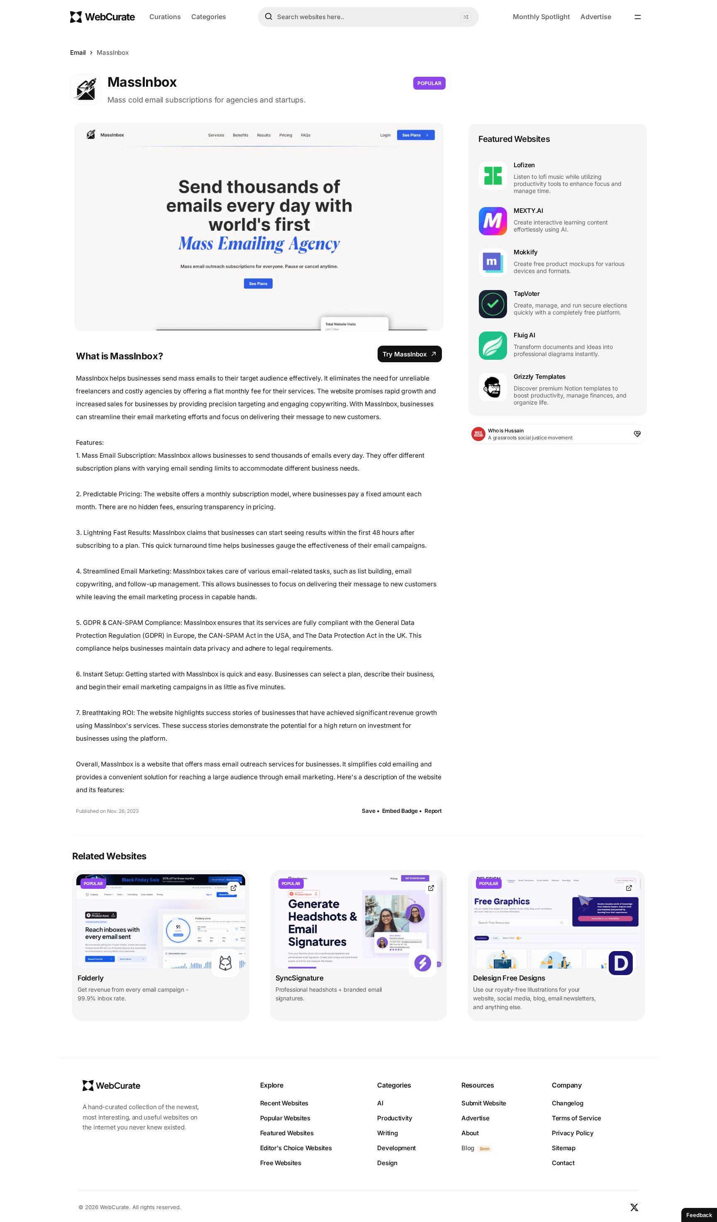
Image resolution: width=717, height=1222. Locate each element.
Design (387, 1163)
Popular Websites (285, 1118)
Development (396, 1148)
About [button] (470, 1133)
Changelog (567, 1103)
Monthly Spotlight (541, 16)
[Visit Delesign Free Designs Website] (629, 888)
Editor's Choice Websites (296, 1148)
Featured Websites (287, 1133)
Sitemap (564, 1148)
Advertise (595, 16)
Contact (563, 1163)
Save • (370, 810)
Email (78, 52)
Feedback (699, 1215)
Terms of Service (576, 1118)
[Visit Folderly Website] (233, 888)
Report (433, 810)
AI (380, 1103)
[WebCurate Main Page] (102, 17)
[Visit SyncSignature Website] (431, 888)
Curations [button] (165, 16)
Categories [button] (208, 16)
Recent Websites (284, 1103)
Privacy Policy (573, 1133)
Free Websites (280, 1163)
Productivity (394, 1118)
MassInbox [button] (113, 52)
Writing (387, 1133)
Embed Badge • (402, 810)
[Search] (268, 16)
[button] (466, 17)
